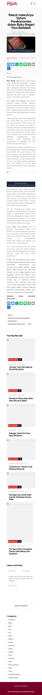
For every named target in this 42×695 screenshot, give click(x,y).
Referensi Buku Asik (16, 324)
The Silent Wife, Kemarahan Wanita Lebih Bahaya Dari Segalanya (20, 551)
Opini (10, 661)
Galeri (10, 636)
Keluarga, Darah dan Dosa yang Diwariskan (19, 434)
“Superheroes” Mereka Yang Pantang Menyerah (20, 468)
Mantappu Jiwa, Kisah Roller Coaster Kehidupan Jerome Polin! (20, 497)
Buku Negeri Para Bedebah (19, 318)
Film (9, 629)
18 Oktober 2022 (23, 58)
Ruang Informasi (13, 665)
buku (10, 315)
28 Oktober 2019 (14, 491)
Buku (8, 58)
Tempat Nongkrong (14, 674)
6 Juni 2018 (12, 546)
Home (13, 32)
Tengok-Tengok (13, 678)
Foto (9, 633)
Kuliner (10, 649)
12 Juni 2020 (13, 395)
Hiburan (14, 58)
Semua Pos (21, 32)
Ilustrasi (10, 642)
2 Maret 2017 (13, 364)
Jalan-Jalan (11, 645)
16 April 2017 (12, 430)
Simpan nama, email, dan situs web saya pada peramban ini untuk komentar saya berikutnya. (21, 578)
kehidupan (12, 321)
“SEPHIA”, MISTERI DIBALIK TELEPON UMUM (20, 368)
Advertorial (11, 620)
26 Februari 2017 (14, 463)
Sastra (10, 668)
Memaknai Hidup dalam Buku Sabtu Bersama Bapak (21, 399)
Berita (10, 623)
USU (29, 324)
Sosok (10, 671)
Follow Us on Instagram (21, 686)
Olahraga (11, 658)
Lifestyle (10, 652)
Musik (16, 359)
